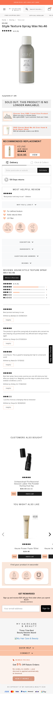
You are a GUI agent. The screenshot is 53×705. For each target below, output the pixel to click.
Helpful (8, 320)
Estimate (43, 170)
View (34, 155)
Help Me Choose (50, 354)
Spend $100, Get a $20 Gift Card (26, 2)
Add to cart (30, 494)
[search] (27, 9)
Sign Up (46, 608)
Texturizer (21, 20)
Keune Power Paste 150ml (26, 548)
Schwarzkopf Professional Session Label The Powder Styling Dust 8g (26, 484)
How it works (23, 679)
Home (4, 20)
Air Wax (22, 149)
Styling (11, 20)
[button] (50, 534)
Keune (5, 23)
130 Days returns (16, 180)
